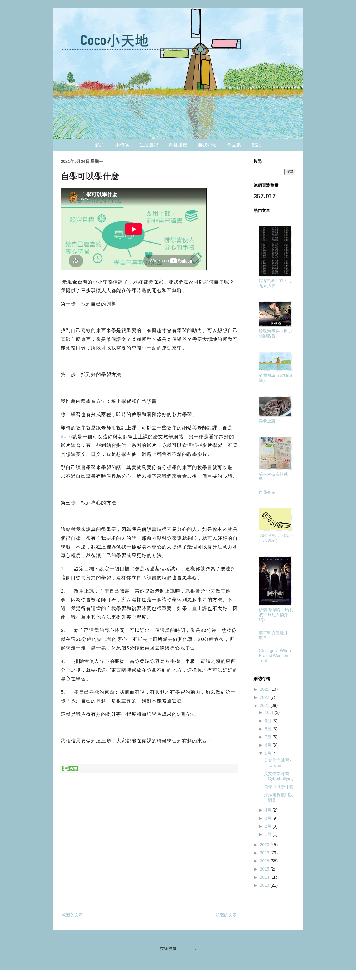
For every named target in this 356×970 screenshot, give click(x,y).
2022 (265, 697)
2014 (265, 877)
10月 (270, 712)
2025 (265, 689)
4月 (268, 810)
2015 (265, 869)
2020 (265, 845)
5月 (268, 753)
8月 (268, 729)
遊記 (256, 144)
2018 (265, 861)
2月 (268, 826)
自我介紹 (207, 144)
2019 (265, 853)
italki (66, 436)
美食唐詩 (267, 421)
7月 (268, 737)
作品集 (234, 144)
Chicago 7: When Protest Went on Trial (275, 655)
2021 (265, 705)
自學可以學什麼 (278, 786)
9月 (268, 721)
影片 (100, 144)
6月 (268, 745)
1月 (268, 834)
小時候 (122, 144)
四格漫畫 (178, 144)
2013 (265, 885)
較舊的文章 (226, 915)
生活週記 (148, 144)
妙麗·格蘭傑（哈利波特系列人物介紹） (276, 614)
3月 (268, 818)
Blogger (188, 948)
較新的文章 (72, 915)
